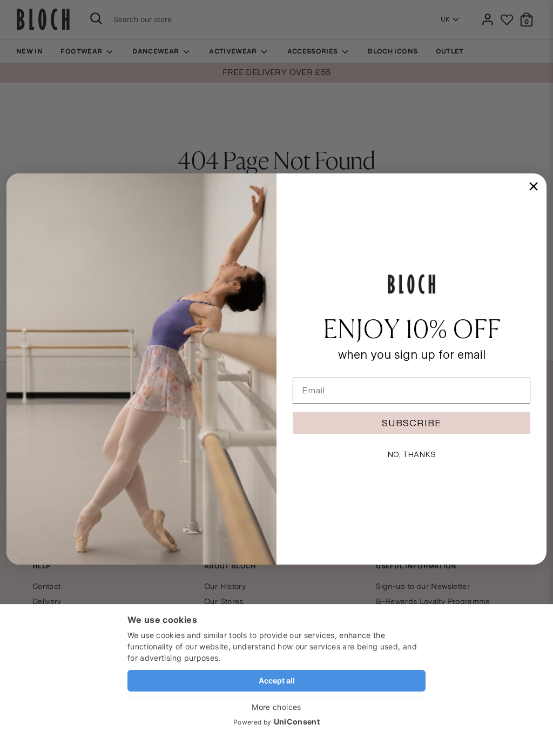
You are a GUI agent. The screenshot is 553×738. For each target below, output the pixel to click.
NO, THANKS (411, 454)
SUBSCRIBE (411, 422)
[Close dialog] (533, 186)
